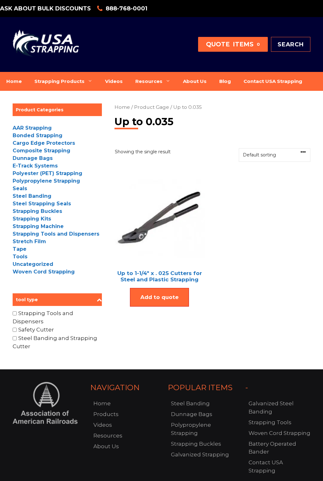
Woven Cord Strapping (44, 272)
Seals (20, 188)
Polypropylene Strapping (46, 181)
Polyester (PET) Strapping (47, 173)
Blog (225, 81)
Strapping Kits (32, 219)
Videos (114, 81)
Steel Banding (32, 196)
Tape (19, 249)
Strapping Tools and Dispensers (56, 234)
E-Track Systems (35, 166)
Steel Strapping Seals (42, 204)
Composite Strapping (41, 151)
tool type (27, 299)
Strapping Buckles (37, 211)
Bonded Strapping (37, 135)
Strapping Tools (270, 422)
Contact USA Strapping (273, 81)
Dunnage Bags (33, 158)
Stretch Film (29, 241)
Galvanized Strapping (200, 454)
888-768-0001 (126, 8)
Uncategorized (33, 264)
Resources (148, 81)
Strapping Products (59, 81)
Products (106, 414)
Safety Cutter (36, 329)
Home (14, 81)
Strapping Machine (38, 226)
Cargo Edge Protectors (44, 143)
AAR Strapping (32, 128)
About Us (195, 81)
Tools (20, 257)
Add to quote (159, 297)
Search (291, 44)
